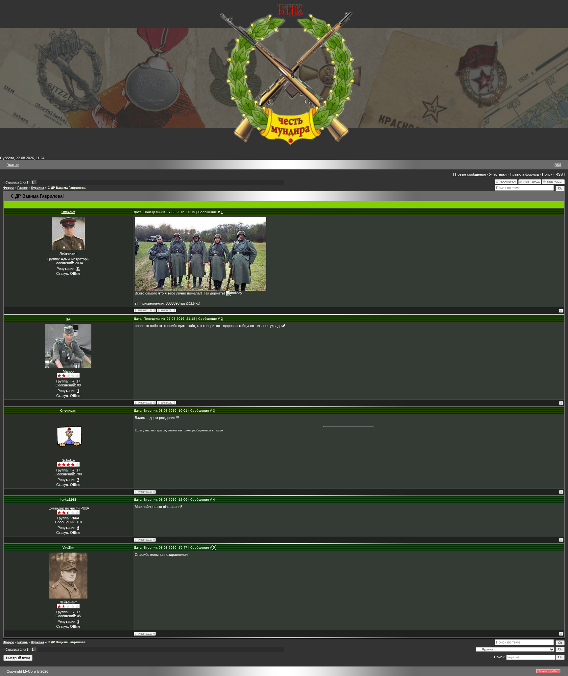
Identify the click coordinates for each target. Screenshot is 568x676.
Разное (22, 187)
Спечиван (68, 410)
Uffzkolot (68, 212)
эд (68, 318)
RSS (558, 164)
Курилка (37, 187)
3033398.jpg (175, 303)
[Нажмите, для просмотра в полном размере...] (200, 290)
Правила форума (524, 174)
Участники (498, 174)
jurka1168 (68, 499)
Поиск (547, 174)
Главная (13, 164)
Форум (8, 187)
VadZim (68, 547)
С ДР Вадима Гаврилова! (67, 187)
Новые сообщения (470, 174)
